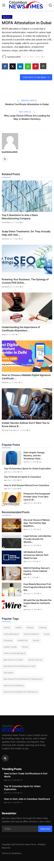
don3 (26, 462)
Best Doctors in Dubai (13, 659)
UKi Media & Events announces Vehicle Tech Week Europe (36, 555)
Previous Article (29, 100)
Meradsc (5, 382)
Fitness (25, 646)
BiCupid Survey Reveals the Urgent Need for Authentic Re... (37, 603)
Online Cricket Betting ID (15, 653)
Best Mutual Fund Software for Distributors (23, 679)
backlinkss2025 (10, 151)
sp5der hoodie (10, 646)
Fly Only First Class (9, 430)
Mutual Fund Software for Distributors (21, 691)
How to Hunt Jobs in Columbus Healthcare (27, 798)
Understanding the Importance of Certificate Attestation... (21, 329)
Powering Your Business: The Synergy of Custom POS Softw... (25, 281)
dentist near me (35, 659)
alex (5, 472)
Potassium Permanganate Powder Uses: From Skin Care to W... (37, 496)
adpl (25, 503)
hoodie (36, 640)
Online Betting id (11, 634)
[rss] (5, 758)
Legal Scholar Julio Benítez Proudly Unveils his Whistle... (37, 539)
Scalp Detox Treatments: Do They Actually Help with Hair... (26, 233)
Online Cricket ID (31, 634)
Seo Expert (8, 672)
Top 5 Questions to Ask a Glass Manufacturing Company (20, 217)
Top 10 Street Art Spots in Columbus (22, 476)
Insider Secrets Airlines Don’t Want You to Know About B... (26, 424)
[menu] (4, 5)
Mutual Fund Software (14, 685)
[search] (50, 5)
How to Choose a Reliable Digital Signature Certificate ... (26, 377)
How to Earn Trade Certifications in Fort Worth (25, 775)
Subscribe (45, 828)
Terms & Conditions (12, 853)
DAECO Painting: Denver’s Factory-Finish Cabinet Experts (37, 571)
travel (46, 634)
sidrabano (6, 287)
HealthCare (23, 640)
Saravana (5, 239)
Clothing (42, 627)
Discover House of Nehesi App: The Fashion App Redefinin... (37, 523)
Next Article (25, 112)
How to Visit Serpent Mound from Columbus (26, 485)
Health (19, 627)
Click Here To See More (34, 77)
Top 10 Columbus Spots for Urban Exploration (27, 468)
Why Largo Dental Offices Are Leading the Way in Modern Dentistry (27, 117)
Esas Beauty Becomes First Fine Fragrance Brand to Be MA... (37, 587)
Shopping (8, 640)
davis (4, 334)
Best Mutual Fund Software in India (19, 666)
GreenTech (6, 222)
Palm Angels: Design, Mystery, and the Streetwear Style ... (34, 455)
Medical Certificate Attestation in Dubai (27, 104)
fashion (7, 627)
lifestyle (30, 627)
